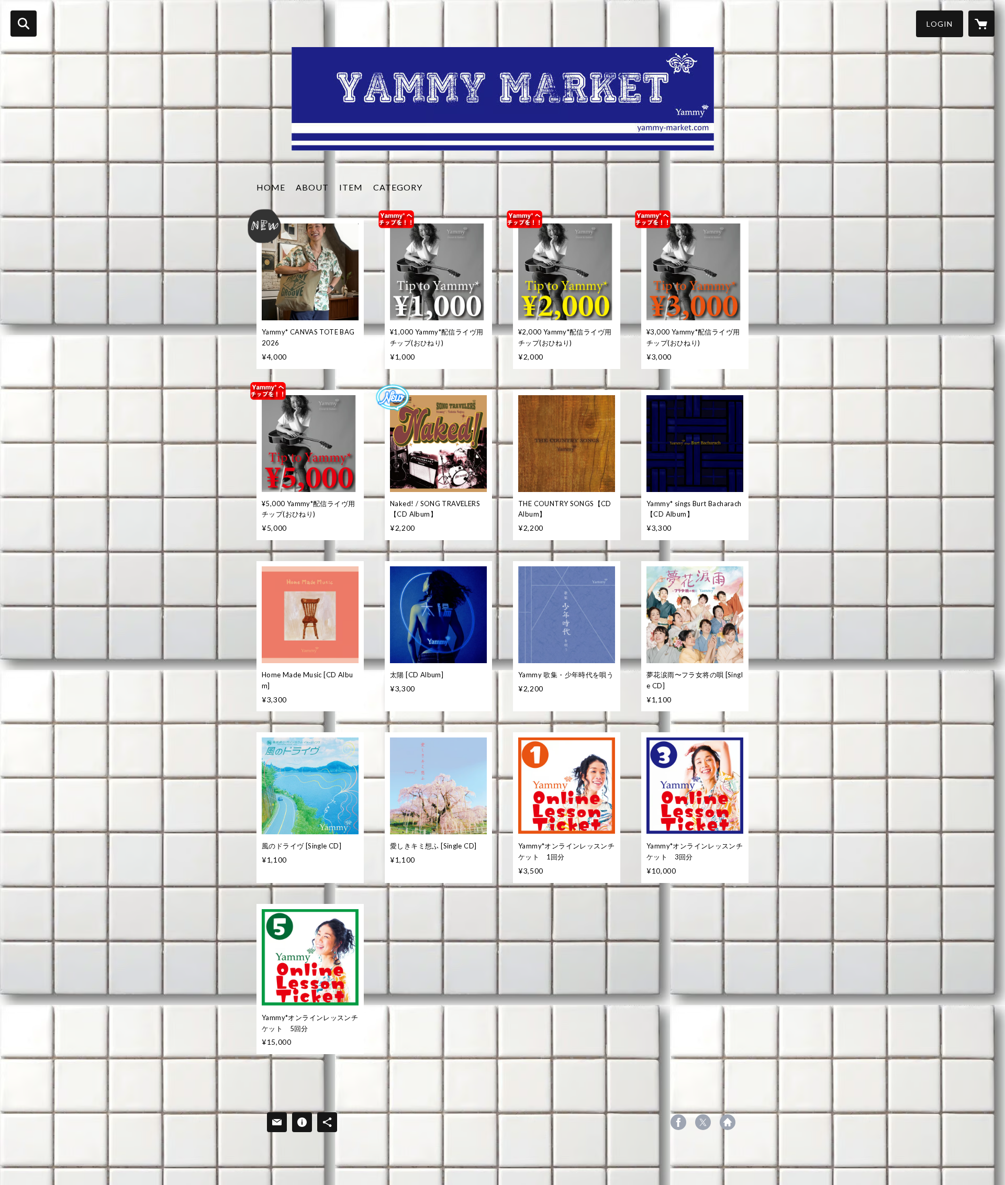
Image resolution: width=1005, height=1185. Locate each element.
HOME (270, 187)
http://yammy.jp (727, 1122)
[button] (939, 23)
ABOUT (312, 187)
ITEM (351, 187)
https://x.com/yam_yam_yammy (703, 1122)
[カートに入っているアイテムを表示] (981, 23)
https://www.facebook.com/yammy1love (678, 1122)
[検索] (23, 23)
